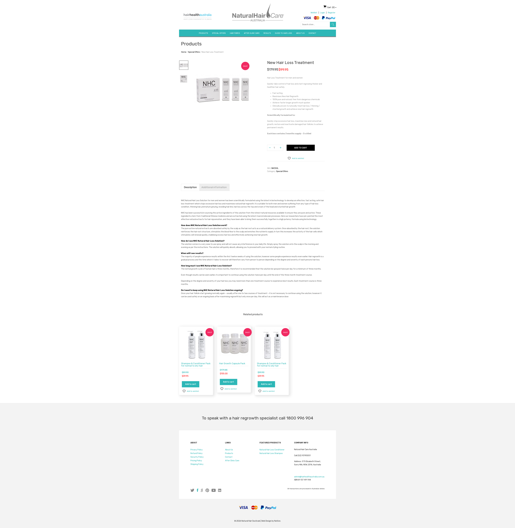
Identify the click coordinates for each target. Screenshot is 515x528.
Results (267, 33)
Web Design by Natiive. (271, 521)
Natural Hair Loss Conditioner (272, 450)
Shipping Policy (196, 464)
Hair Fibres (235, 33)
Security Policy (197, 457)
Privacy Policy (196, 450)
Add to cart (300, 148)
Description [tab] (190, 187)
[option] (222, 88)
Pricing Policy (196, 460)
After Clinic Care (252, 33)
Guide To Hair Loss (283, 33)
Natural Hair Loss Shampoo (271, 453)
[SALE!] (196, 344)
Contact (312, 33)
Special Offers (219, 33)
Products (203, 33)
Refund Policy (196, 453)
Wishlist (314, 13)
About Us (300, 33)
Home (183, 52)
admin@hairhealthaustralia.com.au (309, 477)
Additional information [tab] (214, 187)
